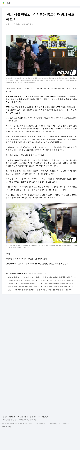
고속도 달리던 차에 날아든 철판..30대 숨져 (59, 286)
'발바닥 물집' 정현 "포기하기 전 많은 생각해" (24, 277)
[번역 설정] (66, 30)
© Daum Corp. (7, 426)
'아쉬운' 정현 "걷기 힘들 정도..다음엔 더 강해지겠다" (24, 283)
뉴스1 (7, 3)
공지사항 (33, 417)
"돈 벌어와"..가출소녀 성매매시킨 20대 (57, 290)
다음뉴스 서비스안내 (8, 417)
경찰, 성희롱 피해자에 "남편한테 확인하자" (24, 286)
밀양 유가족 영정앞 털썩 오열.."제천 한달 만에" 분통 (59, 280)
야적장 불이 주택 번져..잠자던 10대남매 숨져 (59, 283)
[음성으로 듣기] (62, 30)
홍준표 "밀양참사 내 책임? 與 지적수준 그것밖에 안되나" (59, 277)
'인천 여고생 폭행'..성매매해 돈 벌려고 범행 (24, 290)
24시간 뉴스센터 (22, 417)
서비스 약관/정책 (43, 417)
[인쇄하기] (74, 30)
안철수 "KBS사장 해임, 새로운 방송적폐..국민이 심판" (24, 280)
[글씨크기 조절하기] (70, 30)
